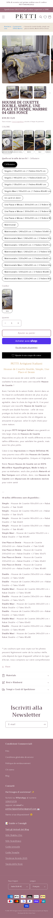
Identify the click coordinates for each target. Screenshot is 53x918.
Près (7, 751)
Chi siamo (9, 770)
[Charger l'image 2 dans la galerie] (26, 92)
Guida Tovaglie (12, 852)
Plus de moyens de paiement (26, 347)
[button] (3, 17)
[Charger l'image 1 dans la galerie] (13, 92)
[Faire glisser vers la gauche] (3, 93)
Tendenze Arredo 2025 (16, 858)
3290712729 (11, 801)
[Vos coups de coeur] (45, 17)
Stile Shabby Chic (13, 835)
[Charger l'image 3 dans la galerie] (40, 92)
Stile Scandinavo (13, 841)
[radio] (18, 142)
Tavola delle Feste (14, 864)
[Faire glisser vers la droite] (50, 93)
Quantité (5, 318)
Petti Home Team (30, 913)
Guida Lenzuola (12, 847)
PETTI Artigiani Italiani (16, 910)
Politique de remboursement (18, 763)
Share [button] (7, 667)
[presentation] (6, 142)
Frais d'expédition (18, 121)
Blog (7, 776)
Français (36, 886)
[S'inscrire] (44, 724)
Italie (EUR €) (16, 886)
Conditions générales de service (19, 757)
